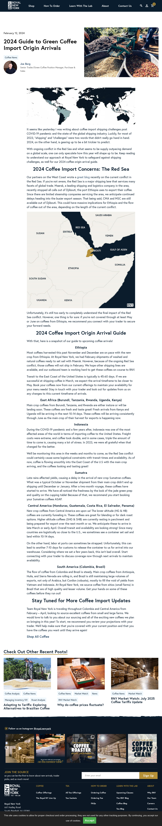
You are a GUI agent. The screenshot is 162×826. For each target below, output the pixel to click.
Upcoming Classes (124, 792)
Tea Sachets (71, 798)
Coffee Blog (121, 803)
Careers (151, 803)
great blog (83, 177)
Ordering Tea (97, 798)
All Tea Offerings (73, 792)
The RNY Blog (122, 798)
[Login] (147, 5)
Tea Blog (120, 808)
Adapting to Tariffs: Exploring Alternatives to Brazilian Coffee (27, 706)
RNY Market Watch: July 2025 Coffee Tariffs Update (133, 700)
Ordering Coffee (98, 792)
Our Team (151, 798)
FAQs (93, 803)
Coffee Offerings (44, 792)
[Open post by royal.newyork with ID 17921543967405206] (111, 748)
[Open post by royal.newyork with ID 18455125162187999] (19, 748)
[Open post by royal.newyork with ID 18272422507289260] (50, 748)
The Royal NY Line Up (46, 798)
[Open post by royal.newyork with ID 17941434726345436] (142, 748)
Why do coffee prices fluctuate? (80, 705)
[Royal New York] (14, 5)
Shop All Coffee (38, 636)
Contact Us (125, 5)
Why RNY (151, 792)
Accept (89, 820)
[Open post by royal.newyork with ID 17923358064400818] (81, 748)
